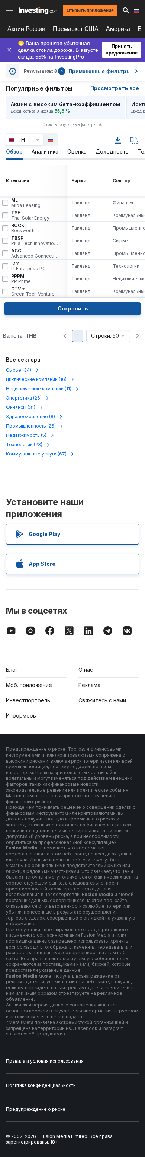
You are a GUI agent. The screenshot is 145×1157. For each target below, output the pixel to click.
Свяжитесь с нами (102, 700)
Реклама (89, 685)
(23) (24, 444)
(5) (26, 435)
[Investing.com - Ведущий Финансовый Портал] (38, 10)
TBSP (35, 241)
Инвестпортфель (28, 700)
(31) (20, 407)
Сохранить (73, 308)
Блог (12, 669)
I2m (29, 266)
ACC (35, 253)
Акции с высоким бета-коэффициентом (65, 104)
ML (26, 203)
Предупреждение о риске (35, 1109)
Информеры (21, 715)
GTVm (35, 291)
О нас (85, 669)
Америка (118, 29)
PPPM (21, 279)
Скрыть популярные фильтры (69, 124)
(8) (30, 416)
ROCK (23, 228)
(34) (18, 370)
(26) (24, 398)
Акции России (26, 29)
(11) (38, 388)
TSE (30, 215)
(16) (36, 379)
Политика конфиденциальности (41, 1085)
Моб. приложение (29, 685)
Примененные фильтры (96, 71)
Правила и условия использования (45, 1061)
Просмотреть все (114, 88)
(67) (36, 454)
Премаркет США (76, 29)
